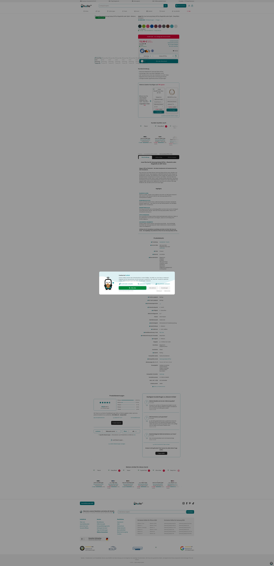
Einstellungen (164, 288)
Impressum (159, 290)
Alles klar (133, 288)
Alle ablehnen (152, 288)
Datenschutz (167, 290)
